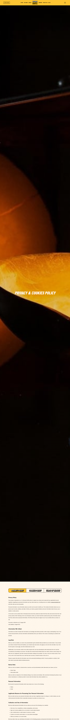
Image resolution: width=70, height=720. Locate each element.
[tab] (17, 590)
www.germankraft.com (55, 602)
